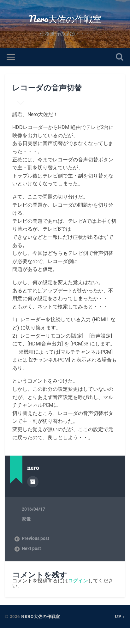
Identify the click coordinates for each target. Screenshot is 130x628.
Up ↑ (120, 616)
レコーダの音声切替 (47, 87)
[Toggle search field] (119, 57)
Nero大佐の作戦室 (65, 18)
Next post (31, 548)
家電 (26, 519)
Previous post (35, 538)
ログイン (78, 581)
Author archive (32, 481)
